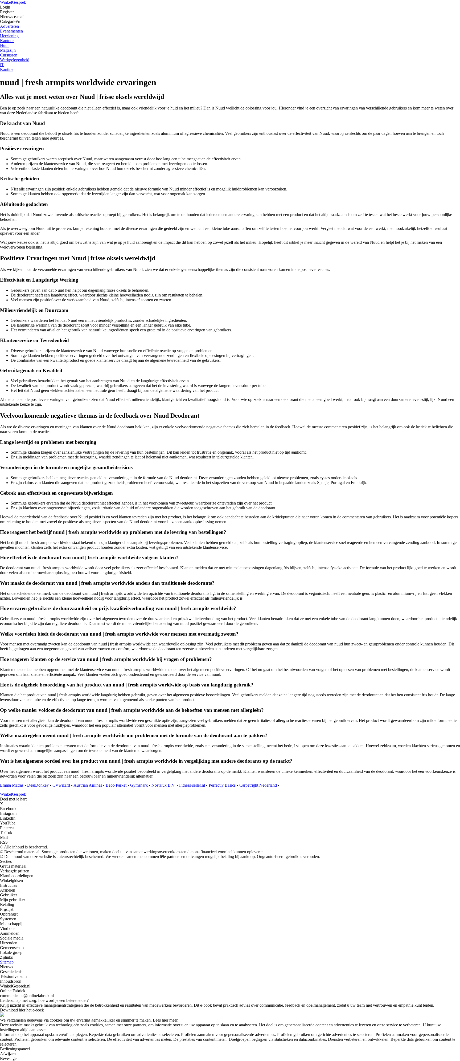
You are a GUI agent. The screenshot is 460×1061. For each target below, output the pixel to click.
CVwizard (61, 785)
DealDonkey (38, 785)
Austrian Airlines (87, 785)
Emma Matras (11, 785)
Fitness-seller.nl (192, 785)
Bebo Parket (116, 785)
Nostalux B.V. (163, 785)
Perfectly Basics (222, 785)
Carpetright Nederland (258, 785)
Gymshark (139, 785)
